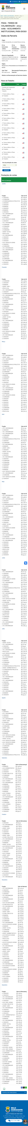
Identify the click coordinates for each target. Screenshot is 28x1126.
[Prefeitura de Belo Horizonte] (8, 7)
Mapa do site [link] (20, 1117)
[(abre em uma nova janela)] (24, 1087)
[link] (14, 1120)
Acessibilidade (14, 1)
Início (2, 15)
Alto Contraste (23, 1)
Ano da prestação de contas (9, 162)
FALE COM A (15, 1120)
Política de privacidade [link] (10, 1117)
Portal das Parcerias (9, 15)
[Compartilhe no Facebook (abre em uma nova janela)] (22, 1087)
